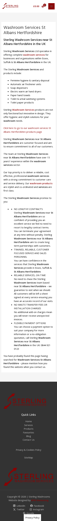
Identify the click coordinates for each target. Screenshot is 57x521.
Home (28, 421)
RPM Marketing (39, 500)
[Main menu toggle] (51, 6)
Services (28, 425)
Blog (28, 436)
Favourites (28, 432)
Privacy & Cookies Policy (28, 449)
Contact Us (29, 439)
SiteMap (28, 457)
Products (28, 428)
